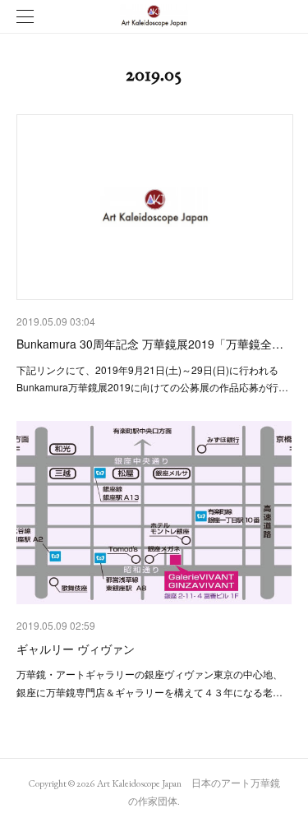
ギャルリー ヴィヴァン (75, 648)
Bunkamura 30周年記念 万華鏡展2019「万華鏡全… (149, 343)
